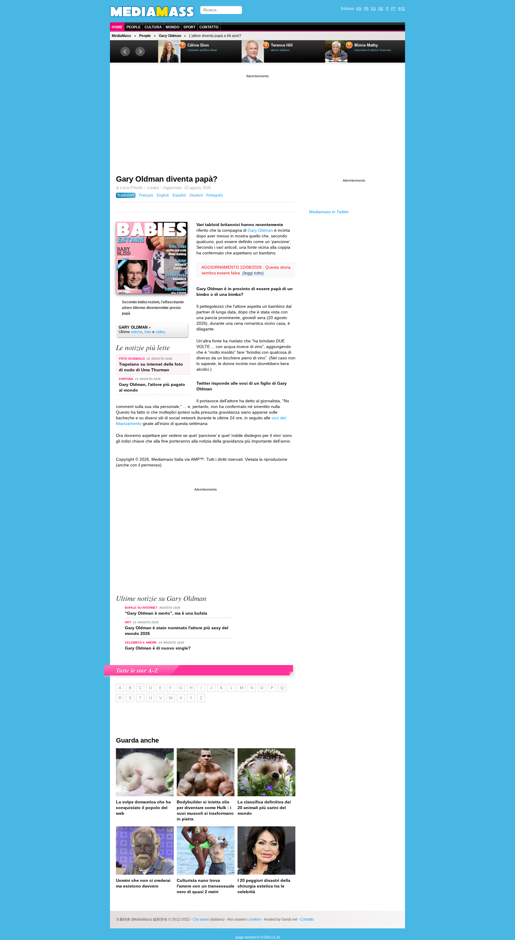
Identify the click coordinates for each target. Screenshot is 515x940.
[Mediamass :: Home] (152, 11)
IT (387, 9)
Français (146, 195)
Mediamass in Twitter (329, 211)
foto (148, 332)
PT (393, 9)
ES (373, 9)
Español (179, 195)
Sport (189, 27)
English (163, 195)
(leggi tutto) (253, 272)
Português (214, 195)
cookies (255, 919)
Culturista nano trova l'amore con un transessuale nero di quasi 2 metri (205, 886)
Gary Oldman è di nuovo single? (158, 648)
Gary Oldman (170, 36)
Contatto (208, 27)
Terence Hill (277, 45)
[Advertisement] (257, 121)
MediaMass (121, 36)
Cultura (153, 27)
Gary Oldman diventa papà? (167, 178)
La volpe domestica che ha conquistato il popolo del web (143, 808)
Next (140, 51)
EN (359, 9)
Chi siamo (201, 919)
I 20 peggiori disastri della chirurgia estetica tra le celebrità (264, 886)
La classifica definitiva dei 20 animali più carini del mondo (264, 808)
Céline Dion (193, 45)
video (160, 332)
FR (366, 9)
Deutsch (196, 195)
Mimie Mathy (361, 45)
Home (117, 27)
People (133, 27)
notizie (136, 332)
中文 (401, 9)
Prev (125, 51)
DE (380, 9)
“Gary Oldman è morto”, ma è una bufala (166, 613)
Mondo (172, 27)
